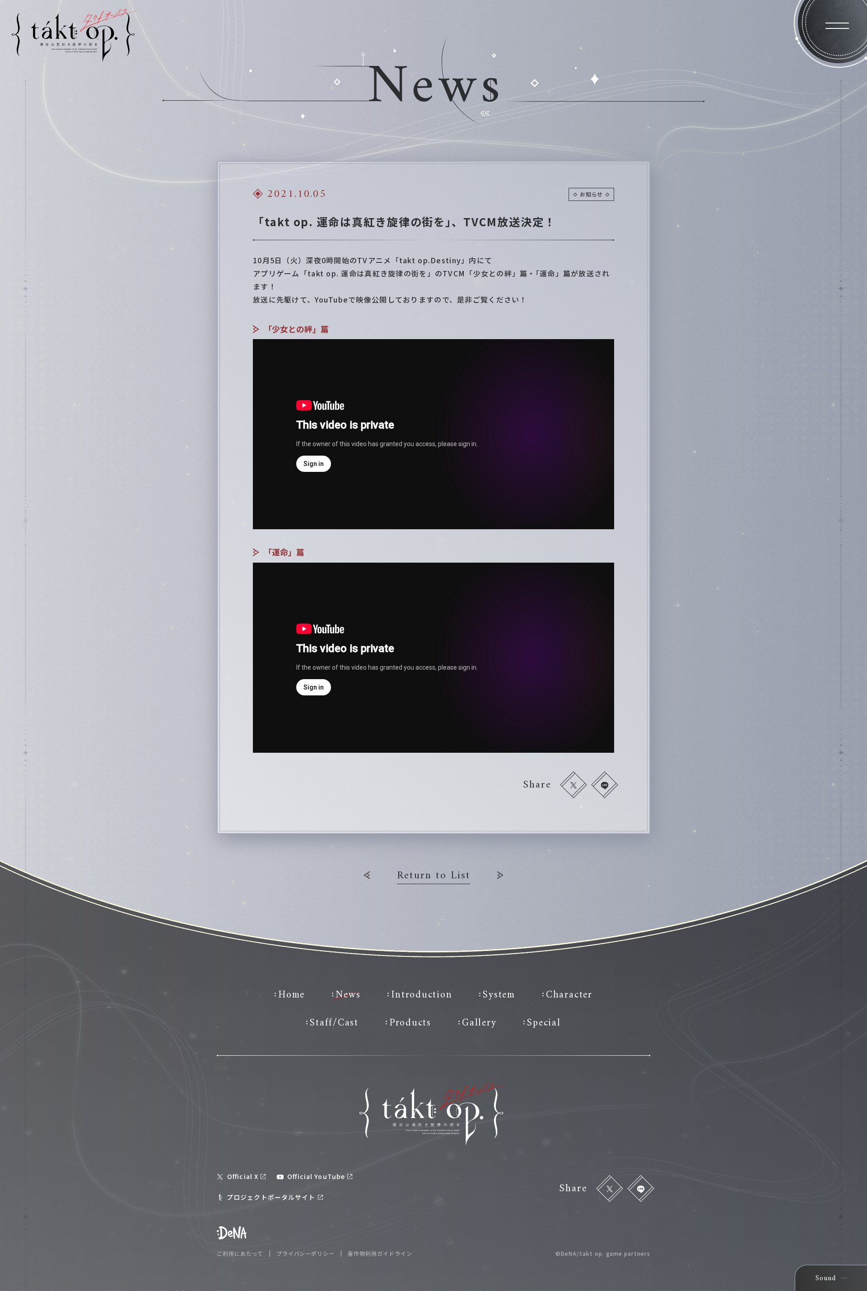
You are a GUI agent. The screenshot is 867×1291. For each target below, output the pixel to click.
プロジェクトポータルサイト (271, 1197)
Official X (242, 1176)
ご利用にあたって (240, 1253)
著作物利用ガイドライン (380, 1253)
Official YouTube (316, 1176)
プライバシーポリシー (305, 1253)
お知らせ (591, 194)
